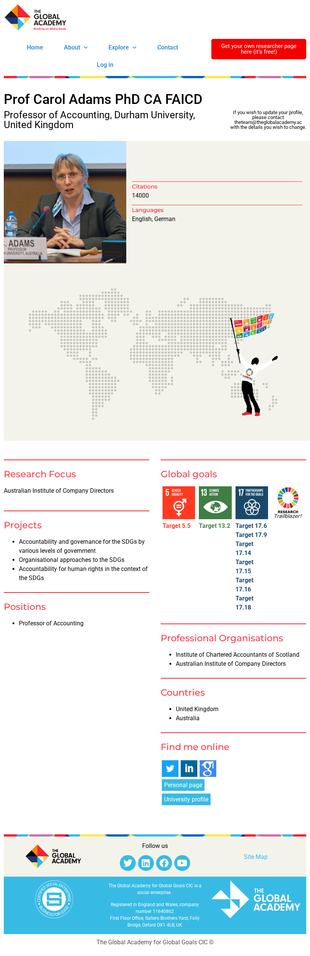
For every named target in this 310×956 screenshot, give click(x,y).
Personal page (183, 785)
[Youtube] (182, 863)
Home (35, 47)
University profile (186, 799)
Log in (105, 64)
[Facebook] (164, 863)
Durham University (153, 115)
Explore (118, 47)
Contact (167, 47)
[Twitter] (128, 863)
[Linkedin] (146, 863)
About (72, 47)
